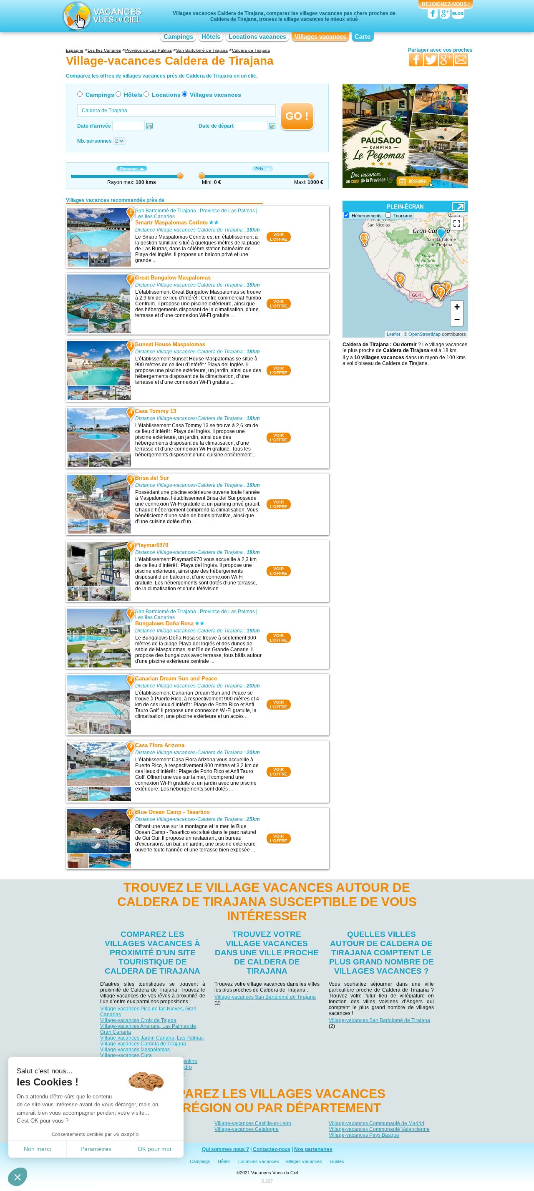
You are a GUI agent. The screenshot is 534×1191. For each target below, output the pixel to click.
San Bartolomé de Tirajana (165, 211)
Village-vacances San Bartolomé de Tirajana (265, 997)
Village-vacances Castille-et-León (252, 1123)
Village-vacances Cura (126, 1055)
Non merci (37, 1149)
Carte (362, 36)
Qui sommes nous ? (225, 1149)
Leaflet (393, 334)
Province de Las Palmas (227, 211)
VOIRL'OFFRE (278, 237)
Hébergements (367, 215)
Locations (166, 94)
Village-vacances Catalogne (246, 1129)
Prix (259, 168)
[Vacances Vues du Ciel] (101, 16)
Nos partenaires (313, 1149)
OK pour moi (154, 1149)
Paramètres (96, 1149)
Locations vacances (257, 36)
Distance (129, 168)
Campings (178, 36)
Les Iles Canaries (155, 216)
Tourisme (402, 215)
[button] (18, 1177)
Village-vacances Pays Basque (364, 1135)
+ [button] (457, 307)
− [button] (457, 319)
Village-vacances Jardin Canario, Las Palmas (152, 1038)
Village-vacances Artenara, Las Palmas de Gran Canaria (148, 1029)
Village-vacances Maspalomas (135, 1050)
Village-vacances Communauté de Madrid (376, 1123)
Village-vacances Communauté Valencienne (379, 1129)
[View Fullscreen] (457, 223)
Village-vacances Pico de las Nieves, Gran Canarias (148, 1011)
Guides (337, 1161)
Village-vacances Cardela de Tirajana (143, 1044)
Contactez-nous (271, 1149)
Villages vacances (320, 36)
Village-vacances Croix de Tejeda (138, 1020)
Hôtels (211, 36)
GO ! (297, 116)
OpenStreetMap (424, 334)
